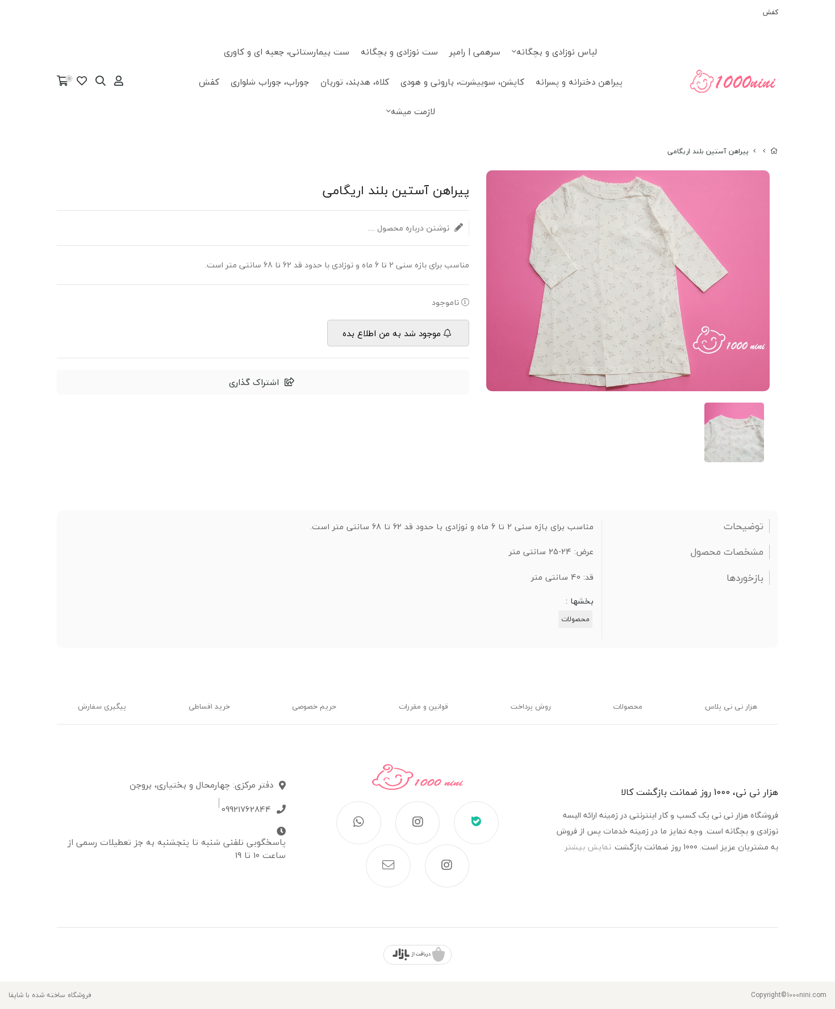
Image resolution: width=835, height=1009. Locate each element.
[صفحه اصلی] (774, 151)
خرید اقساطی (209, 706)
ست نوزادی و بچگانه (399, 51)
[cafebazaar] (417, 955)
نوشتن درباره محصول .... (410, 228)
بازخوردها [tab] (745, 578)
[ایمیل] (388, 866)
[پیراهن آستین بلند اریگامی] (417, 782)
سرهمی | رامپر (474, 51)
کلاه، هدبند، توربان (354, 81)
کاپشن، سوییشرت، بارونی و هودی (462, 81)
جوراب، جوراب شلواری (270, 81)
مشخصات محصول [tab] (727, 552)
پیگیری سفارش (102, 706)
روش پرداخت (531, 706)
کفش (770, 12)
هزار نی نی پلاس (731, 706)
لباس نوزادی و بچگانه (556, 51)
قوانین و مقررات (423, 706)
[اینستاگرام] (417, 823)
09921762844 (246, 809)
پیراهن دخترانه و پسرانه (579, 81)
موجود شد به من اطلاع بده (392, 333)
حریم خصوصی (314, 706)
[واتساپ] (358, 823)
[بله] (476, 823)
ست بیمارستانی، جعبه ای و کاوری (286, 51)
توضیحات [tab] (743, 526)
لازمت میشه (413, 111)
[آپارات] (447, 866)
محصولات (575, 619)
